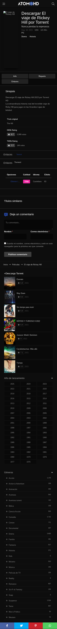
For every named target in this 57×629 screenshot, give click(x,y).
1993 (45, 433)
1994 (28, 433)
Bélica (11, 506)
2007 (12, 413)
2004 (12, 418)
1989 (12, 442)
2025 (12, 384)
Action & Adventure (16, 484)
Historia (33, 36)
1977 (12, 462)
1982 (28, 452)
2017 (45, 394)
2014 (45, 398)
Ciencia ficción (14, 512)
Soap (11, 595)
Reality (11, 578)
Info (15, 76)
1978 (45, 457)
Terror (11, 606)
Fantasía (12, 545)
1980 (12, 457)
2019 (12, 394)
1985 (28, 447)
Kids (10, 556)
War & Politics (14, 612)
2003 (28, 418)
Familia (12, 539)
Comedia (12, 517)
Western (12, 617)
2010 (12, 408)
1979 (28, 457)
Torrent (19, 155)
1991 (28, 437)
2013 (12, 403)
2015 (28, 398)
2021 (28, 389)
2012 (28, 403)
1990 (45, 437)
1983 (12, 452)
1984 (45, 447)
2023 (45, 384)
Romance (12, 584)
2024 (28, 384)
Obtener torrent (17, 181)
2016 (12, 398)
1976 (28, 462)
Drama (24, 36)
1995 (12, 433)
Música (12, 567)
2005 (45, 413)
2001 (12, 423)
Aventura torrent (15, 500)
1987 (45, 442)
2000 (28, 423)
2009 (28, 408)
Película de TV (15, 573)
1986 (12, 447)
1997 (28, 428)
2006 (28, 413)
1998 (12, 428)
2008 (45, 408)
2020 (45, 389)
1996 (45, 428)
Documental (13, 528)
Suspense (13, 601)
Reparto (42, 76)
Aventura (12, 495)
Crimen (11, 523)
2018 (28, 394)
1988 (28, 442)
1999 (45, 423)
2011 (45, 403)
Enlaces (14, 81)
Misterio (12, 562)
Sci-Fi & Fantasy (15, 589)
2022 (12, 389)
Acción (11, 478)
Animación (13, 489)
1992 (12, 437)
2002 (45, 418)
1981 (45, 452)
